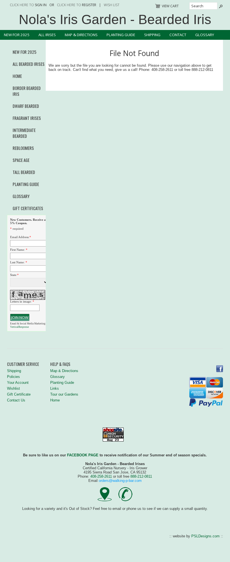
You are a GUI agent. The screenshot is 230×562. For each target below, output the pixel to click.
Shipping (152, 34)
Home (17, 76)
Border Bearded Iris (27, 91)
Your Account (18, 382)
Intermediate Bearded (24, 133)
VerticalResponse (19, 327)
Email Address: (19, 237)
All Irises (47, 34)
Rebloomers (23, 148)
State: (13, 275)
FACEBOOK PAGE (82, 455)
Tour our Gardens (64, 394)
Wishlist (13, 388)
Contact (177, 34)
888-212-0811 (141, 476)
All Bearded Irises (29, 64)
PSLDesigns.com (205, 536)
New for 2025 (16, 34)
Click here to (28, 5)
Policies (13, 377)
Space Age (21, 160)
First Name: (17, 249)
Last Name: (17, 262)
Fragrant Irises (27, 118)
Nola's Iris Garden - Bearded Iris (115, 19)
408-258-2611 (101, 476)
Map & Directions (81, 34)
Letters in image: (21, 301)
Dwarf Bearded (26, 106)
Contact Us (16, 400)
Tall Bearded (24, 172)
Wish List (111, 5)
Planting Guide (121, 34)
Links (54, 388)
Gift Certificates (28, 208)
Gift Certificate (19, 394)
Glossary (204, 34)
